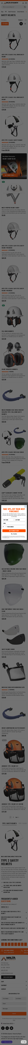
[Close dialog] (25, 506)
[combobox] (4, 526)
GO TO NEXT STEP (14, 531)
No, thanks (14, 534)
